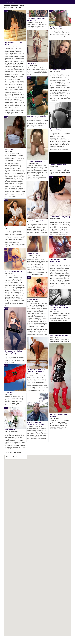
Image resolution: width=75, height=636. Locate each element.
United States (14, 5)
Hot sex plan (9, 227)
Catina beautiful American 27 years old (36, 19)
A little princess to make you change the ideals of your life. (59, 307)
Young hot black (56, 27)
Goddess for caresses (58, 165)
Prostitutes (7, 5)
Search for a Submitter (58, 70)
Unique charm (10, 430)
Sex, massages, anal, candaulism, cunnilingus (35, 423)
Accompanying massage (59, 335)
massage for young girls (36, 220)
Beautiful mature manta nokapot (58, 415)
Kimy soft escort (56, 129)
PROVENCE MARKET (9, 2)
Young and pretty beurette (36, 161)
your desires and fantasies (36, 116)
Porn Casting (9, 149)
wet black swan (33, 253)
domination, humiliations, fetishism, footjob (14, 352)
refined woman (32, 63)
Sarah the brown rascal (13, 271)
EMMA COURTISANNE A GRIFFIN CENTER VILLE (36, 370)
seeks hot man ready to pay (60, 217)
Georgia (22, 5)
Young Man (9, 392)
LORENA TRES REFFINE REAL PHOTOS (58, 260)
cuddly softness (33, 299)
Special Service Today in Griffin (13, 43)
